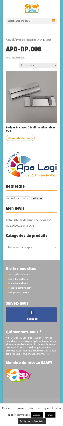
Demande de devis (20, 138)
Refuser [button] (50, 414)
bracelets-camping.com (19, 287)
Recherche (37, 198)
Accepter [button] (37, 414)
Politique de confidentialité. (32, 421)
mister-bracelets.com (18, 278)
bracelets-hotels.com (18, 283)
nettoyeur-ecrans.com (18, 292)
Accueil (10, 39)
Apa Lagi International (19, 274)
